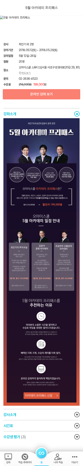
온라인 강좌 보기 (41, 94)
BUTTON (77, 113)
